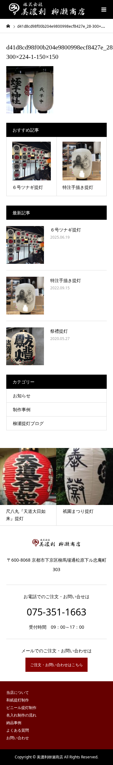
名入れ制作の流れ (21, 715)
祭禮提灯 (59, 331)
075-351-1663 (56, 611)
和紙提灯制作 (17, 700)
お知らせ (21, 396)
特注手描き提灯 (65, 280)
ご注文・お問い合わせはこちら (56, 664)
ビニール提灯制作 (21, 707)
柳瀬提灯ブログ (28, 423)
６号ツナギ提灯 (65, 230)
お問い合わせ (17, 737)
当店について (17, 692)
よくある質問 (17, 730)
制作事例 (21, 409)
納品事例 (13, 722)
